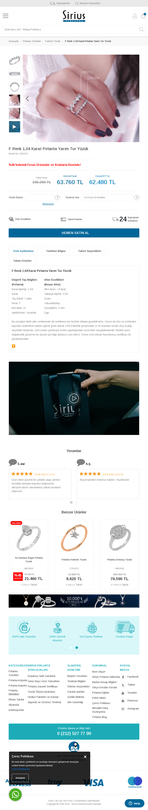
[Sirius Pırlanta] (74, 16)
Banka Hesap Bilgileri (104, 682)
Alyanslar (14, 704)
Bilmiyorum (48, 204)
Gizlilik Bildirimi (75, 697)
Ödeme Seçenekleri (78, 686)
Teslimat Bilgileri (76, 681)
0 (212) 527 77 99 (74, 733)
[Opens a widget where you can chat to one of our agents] (134, 803)
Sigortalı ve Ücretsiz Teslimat (44, 702)
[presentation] (10, 556)
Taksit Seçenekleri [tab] (89, 251)
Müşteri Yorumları (77, 676)
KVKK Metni (99, 697)
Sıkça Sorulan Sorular (104, 687)
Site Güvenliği (75, 702)
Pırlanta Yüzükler (32, 41)
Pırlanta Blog (99, 717)
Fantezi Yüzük (52, 41)
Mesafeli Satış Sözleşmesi (100, 710)
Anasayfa (13, 41)
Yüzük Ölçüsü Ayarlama (41, 691)
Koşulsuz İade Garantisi (41, 676)
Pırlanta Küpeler (18, 685)
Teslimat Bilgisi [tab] (56, 251)
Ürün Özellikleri (23, 219)
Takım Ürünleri (22, 260)
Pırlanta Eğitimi (100, 692)
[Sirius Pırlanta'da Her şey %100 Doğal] (74, 600)
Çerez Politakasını (21, 769)
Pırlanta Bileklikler (14, 692)
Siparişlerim (63, 3)
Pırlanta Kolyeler (18, 680)
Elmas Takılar (16, 699)
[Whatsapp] (15, 794)
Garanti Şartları (76, 691)
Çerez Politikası (101, 703)
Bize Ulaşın (98, 671)
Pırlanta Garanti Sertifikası (43, 686)
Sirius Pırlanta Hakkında (106, 676)
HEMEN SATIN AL (75, 233)
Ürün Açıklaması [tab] (23, 251)
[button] (27, 98)
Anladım (20, 778)
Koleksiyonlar (16, 710)
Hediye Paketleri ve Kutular (43, 697)
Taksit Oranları (74, 219)
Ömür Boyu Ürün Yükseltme (44, 681)
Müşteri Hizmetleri (90, 3)
